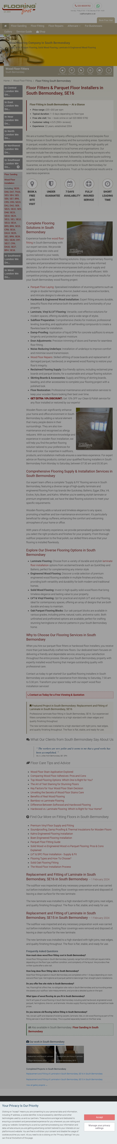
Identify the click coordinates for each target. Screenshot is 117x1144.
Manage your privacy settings (99, 1127)
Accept (99, 1117)
